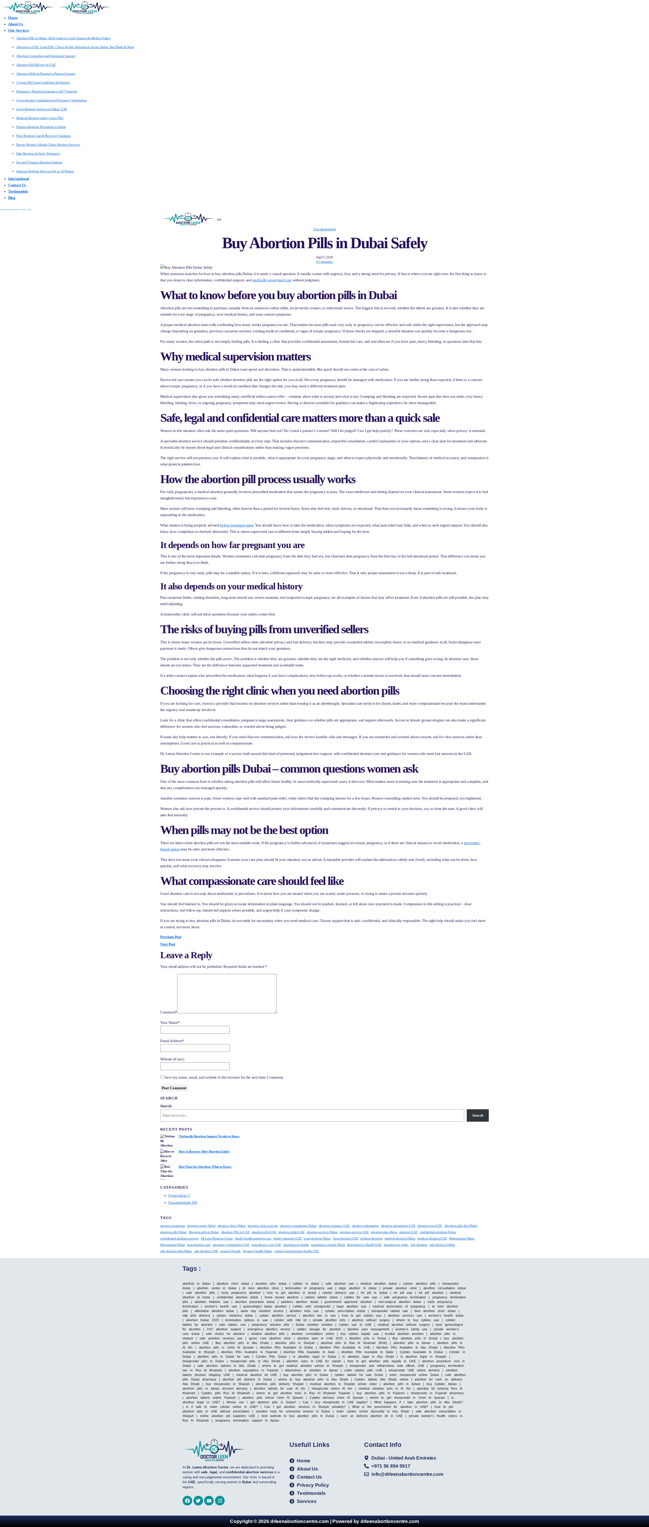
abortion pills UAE (264, 1232)
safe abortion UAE (206, 1251)
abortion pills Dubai (173, 1232)
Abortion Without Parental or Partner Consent (45, 74)
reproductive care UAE (266, 1245)
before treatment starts (236, 525)
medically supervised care (272, 280)
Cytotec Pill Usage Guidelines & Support (42, 82)
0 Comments (324, 262)
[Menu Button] (219, 219)
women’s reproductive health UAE (296, 1251)
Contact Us (17, 185)
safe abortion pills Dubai (176, 1251)
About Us (15, 24)
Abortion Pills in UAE (235, 1232)
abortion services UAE (354, 1232)
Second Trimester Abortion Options (39, 162)
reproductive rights (396, 1245)
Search (165, 1106)
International (18, 179)
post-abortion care (199, 1245)
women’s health (230, 1251)
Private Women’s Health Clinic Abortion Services (48, 145)
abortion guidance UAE (334, 1226)
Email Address (172, 1041)
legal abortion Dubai (317, 1238)
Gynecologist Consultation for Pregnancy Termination (51, 100)
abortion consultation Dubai (298, 1226)
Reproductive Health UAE (364, 1245)
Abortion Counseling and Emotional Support (45, 56)
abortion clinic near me (263, 1226)
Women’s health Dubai (257, 1251)
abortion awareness (172, 1226)
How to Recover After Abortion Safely (204, 1151)
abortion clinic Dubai (232, 1226)
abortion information (365, 1226)
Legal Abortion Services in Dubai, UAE (41, 109)
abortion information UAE (398, 1226)
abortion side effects (384, 1232)
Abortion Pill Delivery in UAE (36, 65)
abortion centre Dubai (201, 1226)
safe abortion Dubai (442, 1245)
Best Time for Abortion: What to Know (205, 1167)
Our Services (18, 30)
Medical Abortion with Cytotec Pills (39, 118)
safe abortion (419, 1245)
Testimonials (18, 191)
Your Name (169, 1023)
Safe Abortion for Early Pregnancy (38, 153)
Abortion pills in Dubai (204, 1232)
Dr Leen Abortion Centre (217, 1238)
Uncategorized (324, 229)
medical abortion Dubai (400, 1238)
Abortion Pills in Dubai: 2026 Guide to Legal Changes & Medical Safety (63, 38)
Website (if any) (172, 1059)
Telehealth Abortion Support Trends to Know (209, 1136)
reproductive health (296, 1245)
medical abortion (371, 1238)
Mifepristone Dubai (462, 1238)
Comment (168, 1012)
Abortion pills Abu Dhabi (460, 1226)
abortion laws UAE (430, 1226)
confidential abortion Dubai (438, 1232)
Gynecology (179, 1195)
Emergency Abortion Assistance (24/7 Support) (46, 91)
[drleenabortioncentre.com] (28, 7)
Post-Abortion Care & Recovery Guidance (43, 136)
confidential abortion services (179, 1238)
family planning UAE (287, 1238)
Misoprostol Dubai (172, 1245)
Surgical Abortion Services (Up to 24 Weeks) (45, 171)
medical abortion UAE (432, 1238)
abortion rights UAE (291, 1232)
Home (13, 18)
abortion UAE (408, 1232)
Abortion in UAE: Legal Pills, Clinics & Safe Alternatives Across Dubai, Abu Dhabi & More (75, 47)
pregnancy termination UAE (231, 1245)
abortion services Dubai (322, 1232)
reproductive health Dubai (328, 1245)
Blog (11, 198)
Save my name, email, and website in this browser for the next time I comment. (224, 1077)
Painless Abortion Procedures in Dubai (41, 127)
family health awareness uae (253, 1238)
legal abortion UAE (345, 1238)
